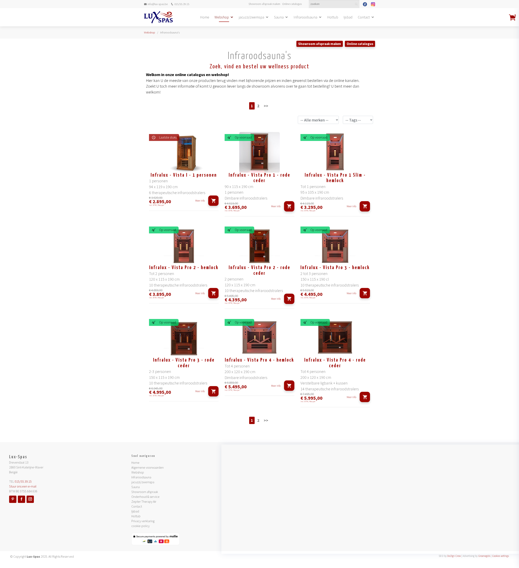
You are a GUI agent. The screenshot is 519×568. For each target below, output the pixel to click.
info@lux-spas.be (158, 4)
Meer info (200, 200)
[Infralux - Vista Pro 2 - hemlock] (184, 244)
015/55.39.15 (181, 4)
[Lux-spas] (158, 17)
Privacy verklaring (142, 521)
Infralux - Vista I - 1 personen (184, 175)
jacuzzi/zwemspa (251, 17)
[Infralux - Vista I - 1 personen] (184, 152)
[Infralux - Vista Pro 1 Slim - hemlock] (335, 152)
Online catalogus (292, 4)
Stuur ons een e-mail (22, 486)
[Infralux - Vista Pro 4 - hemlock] (259, 337)
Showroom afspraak (144, 492)
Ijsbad (348, 17)
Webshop (221, 17)
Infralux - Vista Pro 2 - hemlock (184, 267)
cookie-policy (140, 526)
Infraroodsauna (305, 17)
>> (266, 105)
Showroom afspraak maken (264, 4)
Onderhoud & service (145, 497)
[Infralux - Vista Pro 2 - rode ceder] (259, 244)
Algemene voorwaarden (147, 467)
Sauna (279, 17)
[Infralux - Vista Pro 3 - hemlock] (335, 244)
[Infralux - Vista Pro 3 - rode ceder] (184, 337)
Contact (364, 17)
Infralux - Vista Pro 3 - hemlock (335, 267)
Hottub (332, 17)
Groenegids (484, 556)
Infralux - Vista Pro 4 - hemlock (259, 360)
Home (204, 17)
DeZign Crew (454, 556)
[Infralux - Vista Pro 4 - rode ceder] (335, 337)
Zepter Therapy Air (143, 501)
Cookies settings (500, 556)
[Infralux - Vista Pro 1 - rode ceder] (259, 152)
